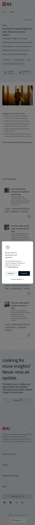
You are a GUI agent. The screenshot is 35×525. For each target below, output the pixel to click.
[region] (17, 262)
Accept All (24, 273)
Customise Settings (17, 279)
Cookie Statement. (13, 267)
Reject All (11, 273)
